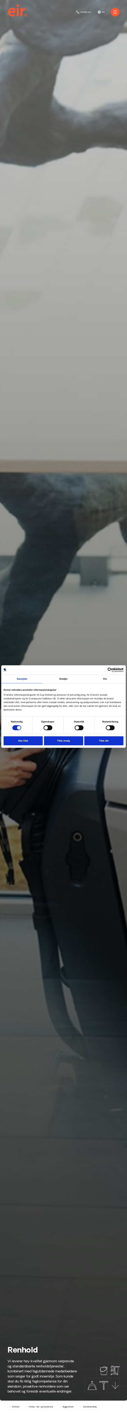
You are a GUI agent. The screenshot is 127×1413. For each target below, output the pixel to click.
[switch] (48, 727)
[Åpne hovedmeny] (115, 12)
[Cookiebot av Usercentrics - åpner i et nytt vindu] (109, 670)
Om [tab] (105, 679)
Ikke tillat (23, 740)
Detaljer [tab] (63, 679)
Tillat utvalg (63, 740)
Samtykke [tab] (22, 679)
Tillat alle (104, 740)
